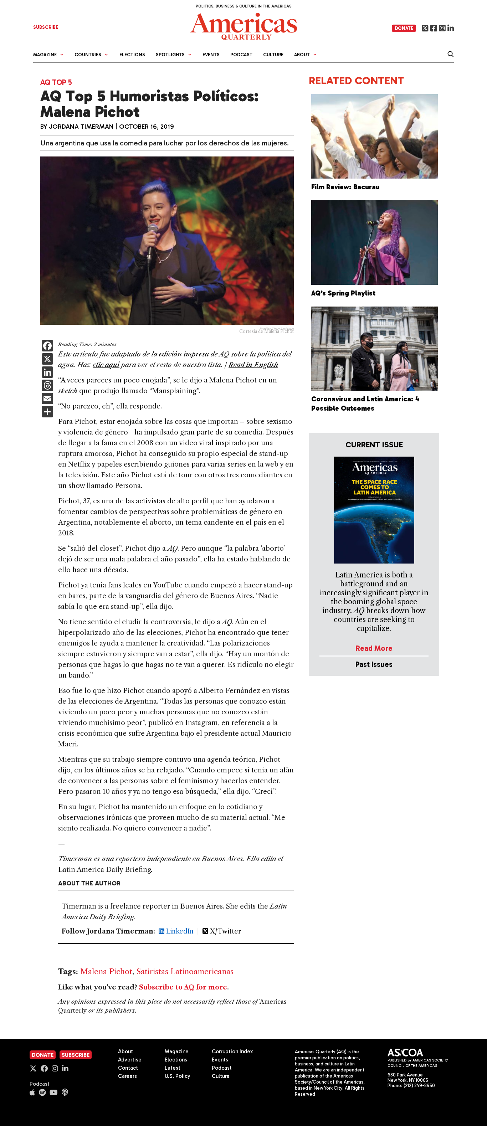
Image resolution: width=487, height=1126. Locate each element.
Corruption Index (232, 1051)
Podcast (241, 54)
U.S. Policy (177, 1076)
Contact (128, 1068)
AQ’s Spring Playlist (343, 293)
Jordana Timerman (81, 126)
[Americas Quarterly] (243, 25)
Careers (127, 1076)
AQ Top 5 (56, 82)
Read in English (253, 365)
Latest (172, 1068)
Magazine (177, 1051)
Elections (132, 54)
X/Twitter (224, 931)
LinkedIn (179, 931)
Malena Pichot (106, 971)
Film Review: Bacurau (345, 187)
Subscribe (75, 1055)
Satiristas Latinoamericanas (185, 971)
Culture (273, 54)
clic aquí (106, 365)
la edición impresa (180, 354)
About (125, 1051)
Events (211, 54)
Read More (374, 648)
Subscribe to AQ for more (183, 987)
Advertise (130, 1059)
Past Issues (374, 664)
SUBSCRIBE (45, 27)
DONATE (404, 28)
